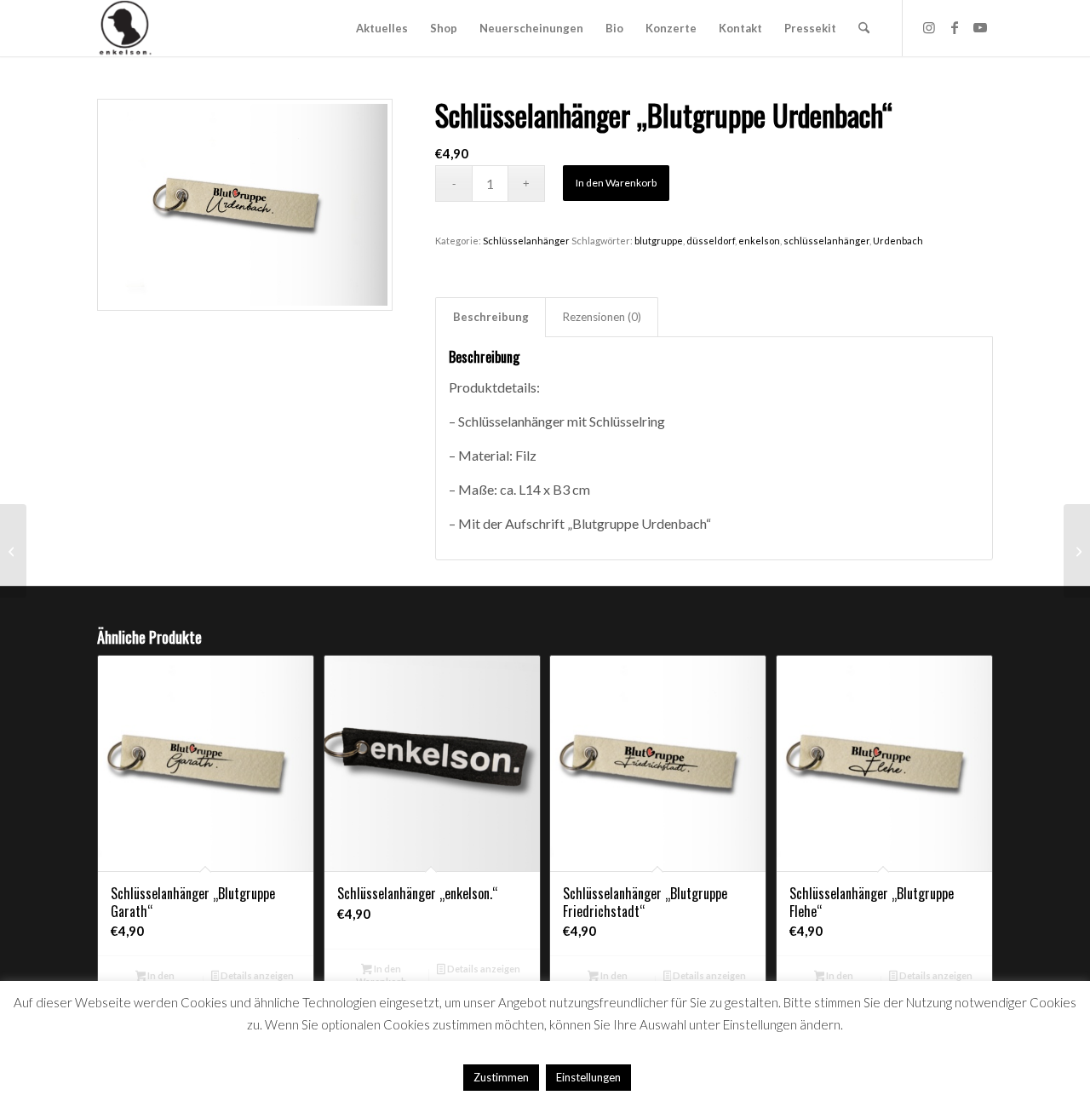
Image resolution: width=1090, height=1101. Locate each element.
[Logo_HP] (125, 28)
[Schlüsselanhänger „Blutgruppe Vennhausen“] (1077, 551)
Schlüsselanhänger (526, 240)
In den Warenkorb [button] (381, 975)
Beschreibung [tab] (491, 317)
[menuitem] (382, 28)
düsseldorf (710, 240)
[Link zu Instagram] (929, 27)
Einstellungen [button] (588, 1077)
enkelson (759, 240)
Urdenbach (898, 240)
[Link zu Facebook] (954, 27)
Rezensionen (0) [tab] (602, 317)
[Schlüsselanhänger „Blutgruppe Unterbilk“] (13, 551)
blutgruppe (658, 240)
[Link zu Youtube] (980, 27)
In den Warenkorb (616, 182)
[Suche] (864, 28)
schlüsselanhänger (826, 240)
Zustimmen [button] (501, 1077)
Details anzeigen (256, 975)
